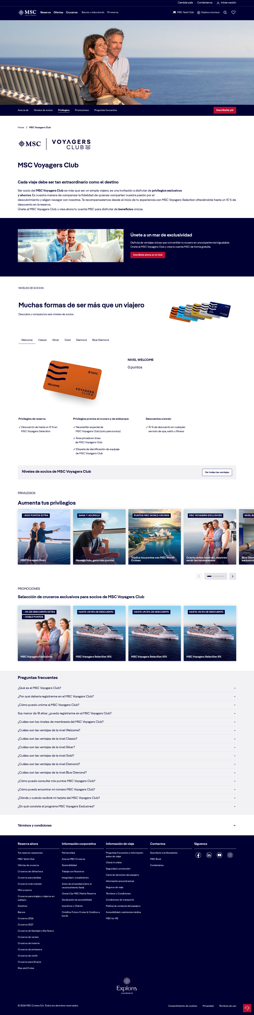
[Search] (225, 12)
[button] (127, 688)
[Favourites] (233, 12)
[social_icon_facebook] (198, 855)
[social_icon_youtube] (219, 855)
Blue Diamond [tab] (100, 340)
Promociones (82, 110)
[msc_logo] (27, 12)
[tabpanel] (127, 402)
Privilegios (63, 110)
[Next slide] (232, 576)
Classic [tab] (42, 340)
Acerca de (23, 110)
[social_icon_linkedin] (209, 855)
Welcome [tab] (27, 340)
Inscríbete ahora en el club (147, 255)
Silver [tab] (55, 340)
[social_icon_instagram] (230, 855)
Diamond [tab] (81, 340)
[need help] (247, 1008)
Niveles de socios (43, 110)
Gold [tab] (67, 340)
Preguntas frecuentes (105, 110)
